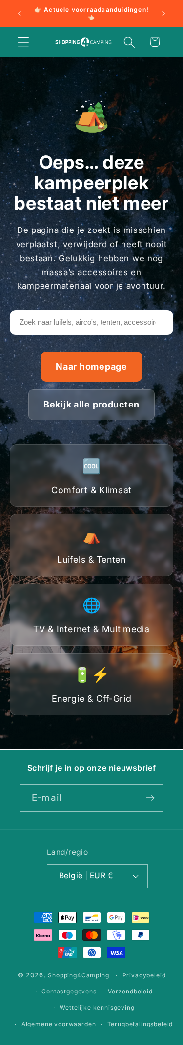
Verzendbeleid (130, 991)
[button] (24, 42)
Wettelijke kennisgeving (97, 1007)
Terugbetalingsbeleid (140, 1023)
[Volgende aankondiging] (163, 13)
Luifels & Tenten (91, 546)
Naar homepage (91, 366)
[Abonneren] (150, 798)
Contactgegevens (69, 991)
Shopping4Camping (78, 975)
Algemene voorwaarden (58, 1023)
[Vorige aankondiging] (19, 13)
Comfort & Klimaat (91, 476)
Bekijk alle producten (91, 404)
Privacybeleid (144, 975)
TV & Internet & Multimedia (91, 615)
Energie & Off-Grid (92, 685)
